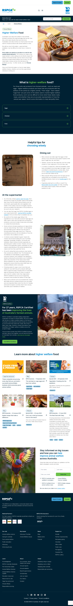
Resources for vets (7, 578)
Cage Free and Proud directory (54, 171)
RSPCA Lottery (59, 554)
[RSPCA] (9, 10)
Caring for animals (7, 536)
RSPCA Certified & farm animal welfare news (48, 484)
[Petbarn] (9, 522)
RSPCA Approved (7, 420)
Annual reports (24, 566)
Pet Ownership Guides (8, 566)
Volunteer (58, 542)
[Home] (3, 24)
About (21, 558)
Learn (9, 23)
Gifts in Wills (58, 544)
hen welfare (37, 386)
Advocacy (5, 544)
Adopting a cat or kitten (44, 564)
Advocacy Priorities (25, 534)
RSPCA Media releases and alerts (64, 484)
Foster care (58, 547)
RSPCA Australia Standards (9, 564)
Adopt (39, 558)
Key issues (23, 531)
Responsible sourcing (8, 586)
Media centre (41, 536)
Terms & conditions (44, 598)
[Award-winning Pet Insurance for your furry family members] (40, 522)
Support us (58, 531)
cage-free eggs (7, 425)
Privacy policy (33, 598)
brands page (63, 179)
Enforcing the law (7, 547)
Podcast (40, 539)
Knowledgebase (6, 561)
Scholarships (23, 573)
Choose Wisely (6, 583)
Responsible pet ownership (45, 569)
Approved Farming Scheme (9, 423)
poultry (4, 427)
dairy (51, 439)
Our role (4, 531)
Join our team (24, 576)
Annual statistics (24, 568)
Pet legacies (58, 549)
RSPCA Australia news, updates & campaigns (48, 479)
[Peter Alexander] (20, 522)
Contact (22, 581)
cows (56, 439)
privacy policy (61, 488)
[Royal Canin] (4, 522)
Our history (23, 578)
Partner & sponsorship (61, 536)
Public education (6, 542)
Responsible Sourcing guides (49, 184)
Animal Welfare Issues (26, 536)
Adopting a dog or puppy (44, 561)
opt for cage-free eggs (22, 199)
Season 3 (52, 390)
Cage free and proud (8, 581)
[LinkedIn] (31, 595)
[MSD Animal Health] (15, 522)
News (39, 531)
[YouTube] (38, 595)
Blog (39, 534)
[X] (28, 595)
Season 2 (29, 424)
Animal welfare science (8, 534)
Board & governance (25, 571)
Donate (57, 534)
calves (61, 439)
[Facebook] (35, 595)
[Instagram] (41, 595)
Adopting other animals (44, 566)
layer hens (29, 386)
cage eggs (29, 388)
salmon (19, 425)
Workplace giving (60, 539)
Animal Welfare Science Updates (62, 479)
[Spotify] (45, 595)
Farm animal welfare (7, 539)
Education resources (7, 576)
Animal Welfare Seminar (8, 569)
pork (14, 425)
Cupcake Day (59, 552)
